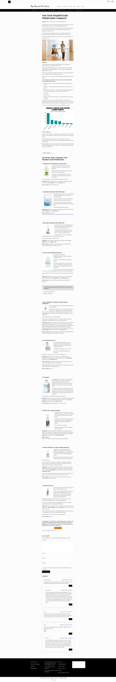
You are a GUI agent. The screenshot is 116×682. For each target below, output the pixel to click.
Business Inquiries (62, 664)
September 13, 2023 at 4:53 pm (66, 624)
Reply (70, 585)
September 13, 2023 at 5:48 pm (66, 638)
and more (49, 524)
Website (43, 562)
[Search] (9, 2)
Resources (60, 661)
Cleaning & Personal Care (50, 530)
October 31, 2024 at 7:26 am (66, 590)
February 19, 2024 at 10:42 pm (66, 611)
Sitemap (60, 670)
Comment (44, 540)
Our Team (33, 666)
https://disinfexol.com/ (54, 184)
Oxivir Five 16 (47, 365)
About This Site (34, 661)
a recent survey (65, 101)
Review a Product (61, 668)
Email (43, 558)
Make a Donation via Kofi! (63, 672)
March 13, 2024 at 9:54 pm (67, 579)
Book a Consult (61, 666)
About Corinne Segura (35, 664)
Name (43, 553)
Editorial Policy (34, 668)
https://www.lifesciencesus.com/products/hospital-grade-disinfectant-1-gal (58, 214)
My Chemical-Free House (53, 678)
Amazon (51, 212)
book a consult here (56, 525)
